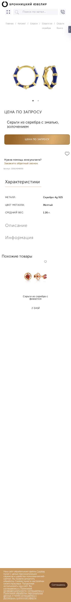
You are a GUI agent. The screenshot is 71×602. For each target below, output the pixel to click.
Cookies (41, 571)
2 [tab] (38, 101)
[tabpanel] (35, 69)
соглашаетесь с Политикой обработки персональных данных (23, 593)
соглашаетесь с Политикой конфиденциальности (17, 589)
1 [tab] (33, 101)
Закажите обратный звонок (21, 163)
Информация (19, 238)
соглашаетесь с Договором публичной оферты (20, 597)
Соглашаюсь (58, 585)
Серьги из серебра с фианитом (35, 297)
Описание (16, 226)
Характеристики (22, 182)
